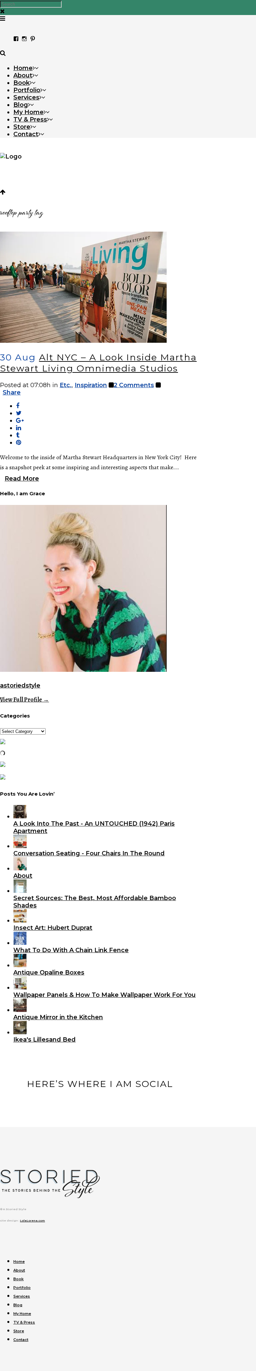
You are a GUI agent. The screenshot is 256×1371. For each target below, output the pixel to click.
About (22, 875)
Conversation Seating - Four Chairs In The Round (89, 853)
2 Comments (134, 385)
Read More (22, 478)
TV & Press (24, 1322)
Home (19, 1261)
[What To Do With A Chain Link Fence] (20, 942)
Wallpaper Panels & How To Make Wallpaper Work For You (104, 995)
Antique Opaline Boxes (48, 972)
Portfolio (22, 1287)
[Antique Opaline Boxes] (20, 965)
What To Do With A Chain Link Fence (71, 950)
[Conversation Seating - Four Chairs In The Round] (20, 846)
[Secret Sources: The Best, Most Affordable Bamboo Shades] (20, 890)
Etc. (66, 385)
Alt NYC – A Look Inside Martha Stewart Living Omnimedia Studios (98, 363)
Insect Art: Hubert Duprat (52, 927)
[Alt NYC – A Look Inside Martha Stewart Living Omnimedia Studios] (83, 340)
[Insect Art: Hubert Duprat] (20, 920)
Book (18, 1279)
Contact (20, 1339)
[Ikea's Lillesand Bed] (20, 1032)
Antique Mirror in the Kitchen (58, 1017)
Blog (17, 1305)
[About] (20, 868)
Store (18, 1331)
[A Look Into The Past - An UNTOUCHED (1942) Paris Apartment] (20, 816)
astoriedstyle (20, 685)
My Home (22, 1313)
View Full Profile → (24, 700)
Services (21, 1296)
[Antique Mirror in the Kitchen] (20, 1010)
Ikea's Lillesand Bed (44, 1039)
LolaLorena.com (32, 1220)
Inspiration (91, 385)
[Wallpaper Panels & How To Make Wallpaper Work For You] (20, 987)
